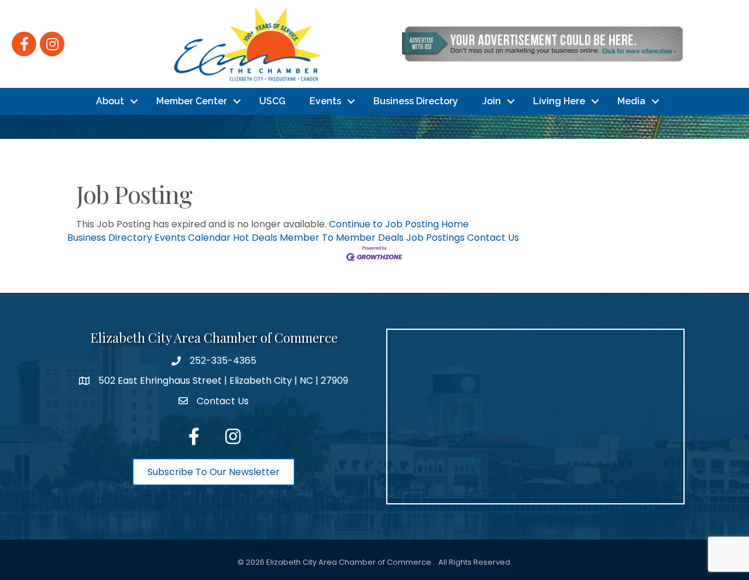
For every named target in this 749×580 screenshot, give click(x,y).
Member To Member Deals (342, 237)
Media (631, 101)
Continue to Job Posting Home (399, 224)
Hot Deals (255, 237)
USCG (272, 101)
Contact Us (493, 237)
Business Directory (415, 101)
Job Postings (435, 237)
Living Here (559, 101)
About (110, 101)
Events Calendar (192, 237)
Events (325, 101)
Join (491, 101)
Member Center (191, 101)
